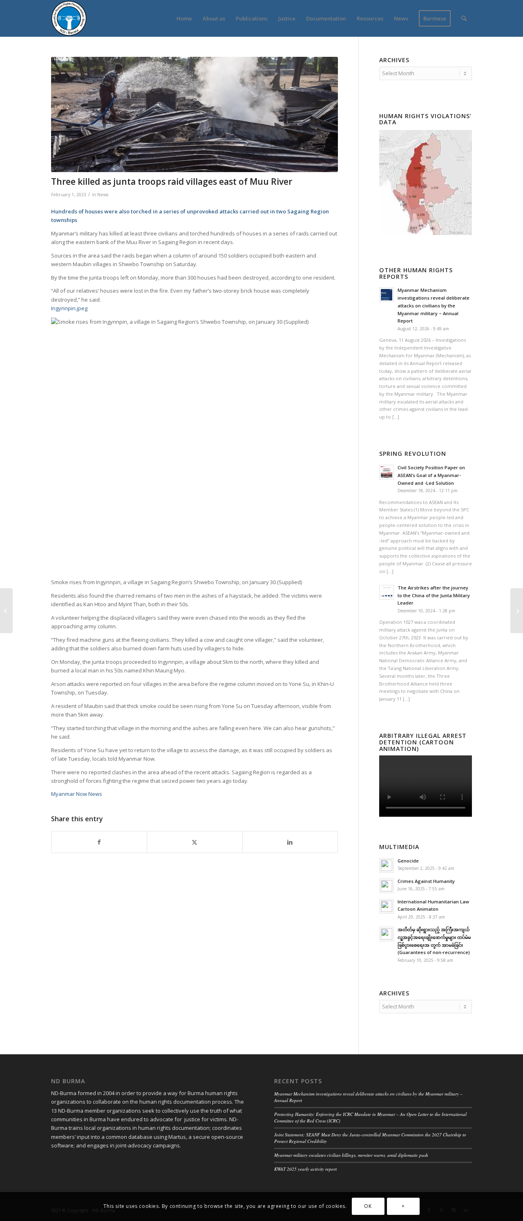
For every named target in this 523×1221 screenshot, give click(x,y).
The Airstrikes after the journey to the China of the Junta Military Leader (434, 595)
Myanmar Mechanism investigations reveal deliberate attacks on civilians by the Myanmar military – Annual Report (433, 305)
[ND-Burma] (69, 18)
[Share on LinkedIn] (290, 842)
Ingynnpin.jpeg (69, 308)
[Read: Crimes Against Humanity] (386, 885)
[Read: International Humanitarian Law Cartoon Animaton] (386, 906)
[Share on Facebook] (99, 842)
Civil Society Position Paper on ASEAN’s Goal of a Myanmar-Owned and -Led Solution (431, 475)
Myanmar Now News (76, 794)
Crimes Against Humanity (426, 881)
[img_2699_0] (194, 114)
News (102, 194)
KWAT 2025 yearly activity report (305, 1169)
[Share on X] (194, 842)
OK (367, 1206)
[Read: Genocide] (386, 865)
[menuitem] (184, 18)
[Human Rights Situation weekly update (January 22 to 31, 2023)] (516, 610)
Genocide (408, 861)
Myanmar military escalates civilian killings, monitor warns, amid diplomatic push (351, 1155)
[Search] (464, 18)
